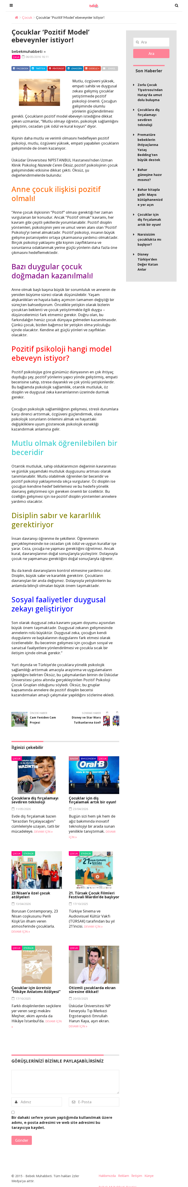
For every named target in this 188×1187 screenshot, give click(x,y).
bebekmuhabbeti (27, 51)
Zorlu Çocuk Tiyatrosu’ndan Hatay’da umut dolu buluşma (150, 92)
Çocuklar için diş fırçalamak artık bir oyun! (92, 800)
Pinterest (58, 68)
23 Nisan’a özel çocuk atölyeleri (30, 895)
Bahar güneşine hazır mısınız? (150, 174)
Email (111, 68)
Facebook (22, 68)
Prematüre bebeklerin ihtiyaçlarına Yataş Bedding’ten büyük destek (149, 147)
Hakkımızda (107, 1176)
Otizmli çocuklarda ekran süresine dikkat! (92, 989)
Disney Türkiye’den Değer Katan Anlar (148, 262)
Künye (149, 1176)
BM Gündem (88, 758)
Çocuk (27, 17)
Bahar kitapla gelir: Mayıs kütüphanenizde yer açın (150, 197)
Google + (94, 68)
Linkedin (76, 68)
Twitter (40, 68)
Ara (151, 53)
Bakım (74, 758)
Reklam (123, 1176)
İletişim (136, 1176)
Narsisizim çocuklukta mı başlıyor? (149, 239)
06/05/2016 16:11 (37, 57)
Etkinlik (29, 853)
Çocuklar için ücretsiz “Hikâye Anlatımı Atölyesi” (36, 989)
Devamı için (42, 832)
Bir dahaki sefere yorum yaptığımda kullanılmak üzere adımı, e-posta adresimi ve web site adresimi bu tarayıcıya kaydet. (61, 1122)
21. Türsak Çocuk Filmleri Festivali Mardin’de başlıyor (94, 895)
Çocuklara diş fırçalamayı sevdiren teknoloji (34, 800)
